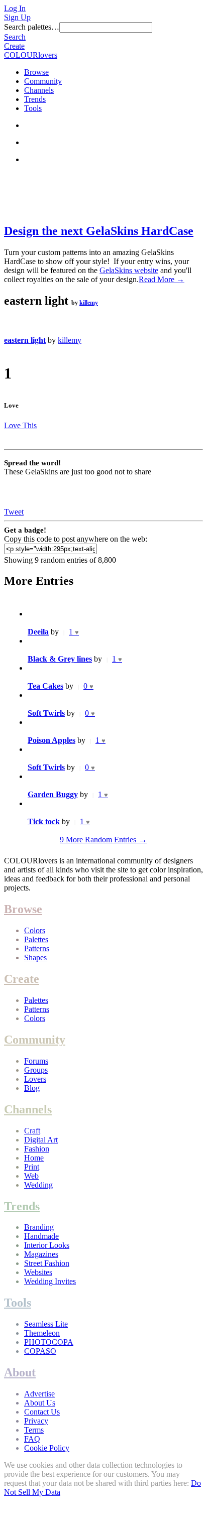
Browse (36, 72)
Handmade (41, 1236)
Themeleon (42, 1333)
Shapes (35, 957)
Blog (32, 1088)
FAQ (32, 1439)
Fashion (36, 1148)
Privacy (36, 1421)
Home (34, 1158)
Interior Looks (46, 1245)
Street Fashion (46, 1263)
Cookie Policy (46, 1448)
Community (43, 81)
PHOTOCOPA (48, 1342)
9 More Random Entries (103, 839)
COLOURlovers (30, 55)
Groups (36, 1070)
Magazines (41, 1254)
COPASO (40, 1351)
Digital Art (41, 1139)
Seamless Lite (46, 1324)
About (20, 1372)
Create (14, 46)
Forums (36, 1061)
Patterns (36, 948)
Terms (34, 1430)
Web (31, 1176)
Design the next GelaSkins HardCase (98, 230)
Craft (32, 1130)
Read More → (161, 279)
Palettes (36, 939)
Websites (38, 1272)
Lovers (35, 1079)
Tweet (14, 511)
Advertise (39, 1393)
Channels (39, 90)
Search (15, 37)
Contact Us (42, 1411)
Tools (33, 108)
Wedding (38, 1185)
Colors (34, 930)
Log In (15, 8)
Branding (39, 1227)
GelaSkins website (128, 270)
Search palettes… (31, 27)
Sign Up (17, 17)
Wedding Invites (50, 1281)
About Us (39, 1402)
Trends (35, 99)
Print (31, 1167)
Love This (20, 425)
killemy (88, 302)
